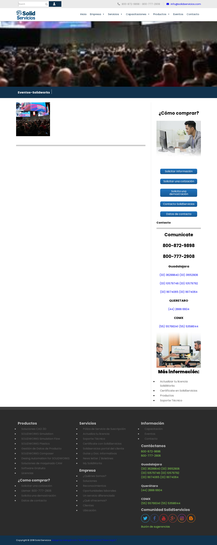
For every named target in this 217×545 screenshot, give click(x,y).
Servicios (113, 14)
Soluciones (90, 481)
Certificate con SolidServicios (102, 444)
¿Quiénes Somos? (94, 476)
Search (21, 4)
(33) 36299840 (169, 275)
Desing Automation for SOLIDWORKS (45, 458)
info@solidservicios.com (186, 4)
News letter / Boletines (98, 458)
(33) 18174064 (188, 292)
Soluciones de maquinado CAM (41, 463)
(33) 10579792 (188, 283)
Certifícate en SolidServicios (178, 391)
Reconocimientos (94, 486)
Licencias (27, 473)
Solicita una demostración (38, 496)
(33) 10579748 (169, 283)
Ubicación (89, 510)
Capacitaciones (136, 14)
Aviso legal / (110, 540)
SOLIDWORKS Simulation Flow (40, 439)
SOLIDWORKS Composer (37, 453)
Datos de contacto (34, 500)
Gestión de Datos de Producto (41, 448)
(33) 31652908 (189, 275)
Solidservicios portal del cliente (103, 448)
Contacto (193, 14)
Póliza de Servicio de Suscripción (104, 429)
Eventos (178, 14)
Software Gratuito (33, 468)
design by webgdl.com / (65, 540)
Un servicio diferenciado (99, 496)
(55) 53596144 (188, 326)
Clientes (88, 505)
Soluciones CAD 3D (33, 429)
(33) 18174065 (169, 292)
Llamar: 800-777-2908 (36, 491)
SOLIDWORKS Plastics (35, 444)
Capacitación (154, 429)
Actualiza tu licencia (96, 434)
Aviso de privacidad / (91, 540)
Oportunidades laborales (99, 491)
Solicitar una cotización (36, 486)
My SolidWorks (92, 463)
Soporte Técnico (171, 400)
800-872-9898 (151, 451)
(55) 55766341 (168, 326)
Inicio (83, 14)
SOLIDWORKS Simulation (37, 434)
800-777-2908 (151, 456)
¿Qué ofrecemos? (95, 500)
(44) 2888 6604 (178, 309)
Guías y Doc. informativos (100, 453)
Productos (159, 14)
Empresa (95, 14)
